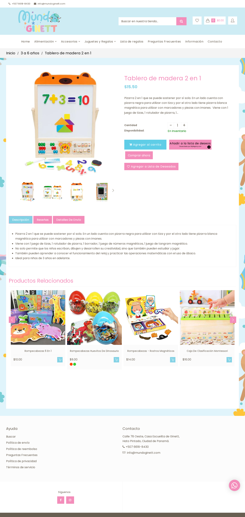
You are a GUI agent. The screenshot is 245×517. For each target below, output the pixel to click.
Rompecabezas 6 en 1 (38, 351)
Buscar (11, 437)
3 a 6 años (30, 53)
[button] (190, 145)
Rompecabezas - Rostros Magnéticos (150, 351)
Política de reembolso (21, 449)
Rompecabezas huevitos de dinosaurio (94, 351)
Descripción (20, 220)
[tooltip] (209, 147)
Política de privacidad (21, 461)
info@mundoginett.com (51, 3)
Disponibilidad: (134, 130)
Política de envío (18, 443)
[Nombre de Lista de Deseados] (197, 20)
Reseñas (43, 220)
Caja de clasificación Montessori (207, 351)
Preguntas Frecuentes (21, 455)
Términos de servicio (20, 467)
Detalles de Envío (68, 220)
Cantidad (130, 125)
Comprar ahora (139, 155)
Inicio (10, 53)
